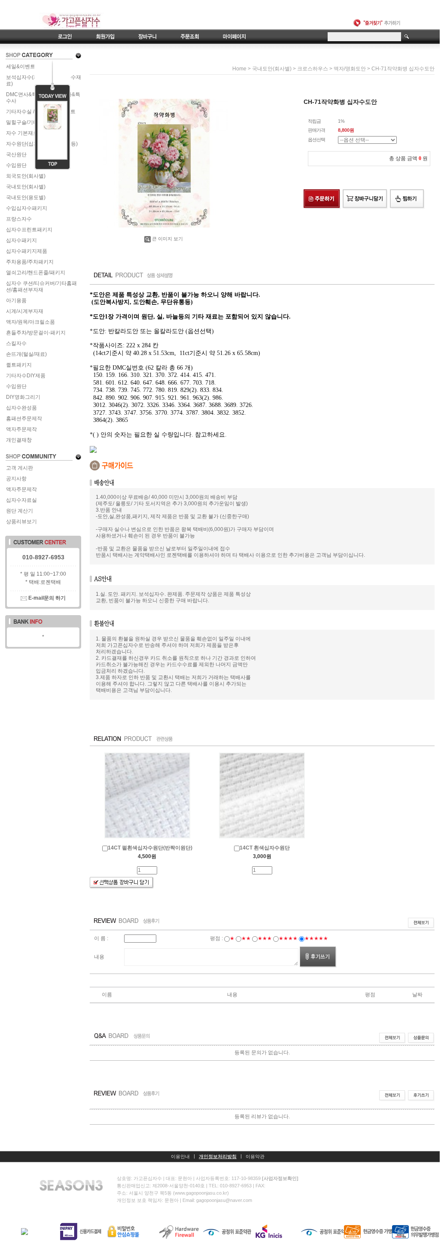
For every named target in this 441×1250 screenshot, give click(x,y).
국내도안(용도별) (26, 197)
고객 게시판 (19, 468)
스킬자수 (16, 343)
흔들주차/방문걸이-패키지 (36, 333)
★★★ (265, 938)
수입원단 (16, 386)
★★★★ (288, 938)
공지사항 (16, 479)
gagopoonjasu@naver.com (224, 1200)
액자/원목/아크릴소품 (30, 322)
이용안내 (180, 1156)
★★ (246, 938)
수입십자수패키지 (26, 208)
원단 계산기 (19, 511)
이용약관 (255, 1156)
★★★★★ (316, 938)
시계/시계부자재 (24, 311)
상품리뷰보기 (21, 522)
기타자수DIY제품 (26, 376)
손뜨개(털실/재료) (26, 354)
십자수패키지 (21, 240)
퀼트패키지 (19, 365)
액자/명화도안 (350, 69)
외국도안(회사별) (26, 176)
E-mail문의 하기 (46, 598)
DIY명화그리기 (23, 397)
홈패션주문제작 (24, 419)
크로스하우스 (312, 69)
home (239, 69)
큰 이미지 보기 (167, 238)
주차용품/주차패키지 (30, 262)
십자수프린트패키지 (29, 230)
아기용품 (16, 300)
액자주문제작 (21, 429)
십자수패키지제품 (26, 251)
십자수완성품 (21, 408)
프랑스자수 (19, 219)
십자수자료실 (21, 500)
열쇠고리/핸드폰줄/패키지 (35, 273)
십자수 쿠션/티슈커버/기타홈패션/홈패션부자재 (41, 286)
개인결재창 (19, 440)
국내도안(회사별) (26, 187)
